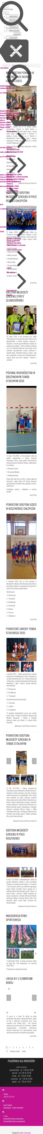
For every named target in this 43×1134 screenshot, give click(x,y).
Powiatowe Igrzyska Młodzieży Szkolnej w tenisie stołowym (18, 739)
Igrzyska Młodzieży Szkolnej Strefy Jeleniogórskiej (17, 296)
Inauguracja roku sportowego (16, 918)
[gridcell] (21, 803)
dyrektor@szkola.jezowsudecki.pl (13, 1118)
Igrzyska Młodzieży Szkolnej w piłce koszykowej (17, 834)
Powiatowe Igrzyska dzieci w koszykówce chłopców (21, 506)
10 (7, 1051)
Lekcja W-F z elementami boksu (19, 980)
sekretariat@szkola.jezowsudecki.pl (14, 1121)
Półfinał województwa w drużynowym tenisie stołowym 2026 (20, 377)
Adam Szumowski (25, 1132)
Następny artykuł (15, 1051)
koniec (24, 1051)
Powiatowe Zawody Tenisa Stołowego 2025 (21, 631)
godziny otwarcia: (21, 1067)
